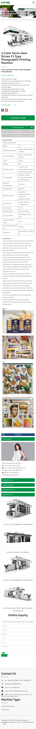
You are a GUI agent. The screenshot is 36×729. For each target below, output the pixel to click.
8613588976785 (14, 475)
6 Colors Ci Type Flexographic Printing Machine (18, 524)
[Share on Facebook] (2, 110)
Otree (31, 722)
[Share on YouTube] (6, 110)
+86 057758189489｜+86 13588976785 (19, 680)
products (8, 19)
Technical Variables (18, 127)
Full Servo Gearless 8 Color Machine (18, 552)
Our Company (18, 135)
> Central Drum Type (7, 706)
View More (18, 435)
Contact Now (18, 117)
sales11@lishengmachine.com (16, 468)
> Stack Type (5, 710)
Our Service (18, 131)
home (3, 19)
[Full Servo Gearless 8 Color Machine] (18, 537)
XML (4, 724)
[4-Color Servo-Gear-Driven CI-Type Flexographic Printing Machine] (18, 26)
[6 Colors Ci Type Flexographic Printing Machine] (18, 509)
